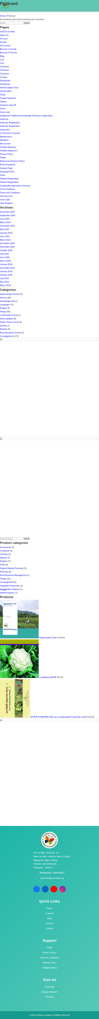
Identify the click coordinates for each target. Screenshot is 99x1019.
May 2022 (4, 229)
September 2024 (7, 215)
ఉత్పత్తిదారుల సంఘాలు (9, 589)
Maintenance (6, 137)
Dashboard (5, 81)
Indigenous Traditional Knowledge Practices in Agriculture (26, 116)
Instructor (4, 119)
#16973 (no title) (7, 32)
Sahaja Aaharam (49, 992)
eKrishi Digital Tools (9, 88)
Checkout (4, 67)
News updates (6, 319)
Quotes (3, 326)
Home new (5, 112)
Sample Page (6, 168)
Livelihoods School (9, 315)
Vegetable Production (10, 586)
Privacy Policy (6, 154)
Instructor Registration (10, 123)
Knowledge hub (7, 301)
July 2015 (4, 278)
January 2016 (6, 271)
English (3, 308)
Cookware (4, 551)
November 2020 (7, 247)
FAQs (2, 95)
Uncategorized (6, 336)
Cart (2, 60)
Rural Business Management (13, 575)
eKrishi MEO (6, 91)
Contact (3, 77)
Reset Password (7, 164)
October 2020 (6, 250)
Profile (3, 158)
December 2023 (7, 226)
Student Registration (9, 179)
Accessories (5, 547)
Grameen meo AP (8, 105)
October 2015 (6, 275)
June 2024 (5, 219)
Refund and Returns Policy (12, 161)
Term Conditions (7, 189)
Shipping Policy (7, 172)
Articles (3, 298)
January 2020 (6, 264)
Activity (3, 42)
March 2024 (5, 222)
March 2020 (5, 261)
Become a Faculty (8, 49)
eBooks (3, 558)
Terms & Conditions (49, 957)
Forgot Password (8, 98)
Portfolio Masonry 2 (9, 151)
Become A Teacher (8, 52)
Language (4, 305)
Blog (2, 56)
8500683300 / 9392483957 (52, 873)
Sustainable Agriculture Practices (15, 186)
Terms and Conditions (10, 193)
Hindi (2, 565)
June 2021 (5, 236)
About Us (4, 35)
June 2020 (5, 257)
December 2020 (7, 243)
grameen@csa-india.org (52, 878)
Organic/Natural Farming (11, 568)
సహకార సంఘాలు (7, 593)
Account (3, 39)
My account (5, 144)
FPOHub (49, 997)
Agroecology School (9, 294)
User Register (6, 203)
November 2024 (7, 212)
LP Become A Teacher (10, 133)
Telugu (3, 311)
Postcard (4, 572)
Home (3, 16)
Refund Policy (49, 962)
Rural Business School (10, 333)
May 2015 (4, 282)
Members (4, 140)
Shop (2, 175)
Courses (50, 913)
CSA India (49, 987)
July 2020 (4, 254)
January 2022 (6, 233)
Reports (3, 329)
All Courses (5, 46)
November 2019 (7, 268)
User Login (5, 199)
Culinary (4, 554)
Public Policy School (9, 322)
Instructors (4, 130)
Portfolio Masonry (8, 147)
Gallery (3, 102)
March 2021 (5, 240)
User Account (6, 196)
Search (26, 539)
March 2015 (5, 285)
